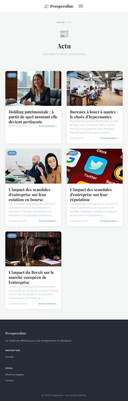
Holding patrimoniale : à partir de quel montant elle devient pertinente (33, 116)
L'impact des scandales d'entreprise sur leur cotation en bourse (29, 194)
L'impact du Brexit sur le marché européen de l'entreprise (31, 277)
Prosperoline (59, 6)
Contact (9, 380)
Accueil (60, 22)
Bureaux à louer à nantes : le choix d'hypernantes (94, 114)
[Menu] (81, 6)
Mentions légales (14, 374)
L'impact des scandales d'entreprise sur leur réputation (91, 194)
